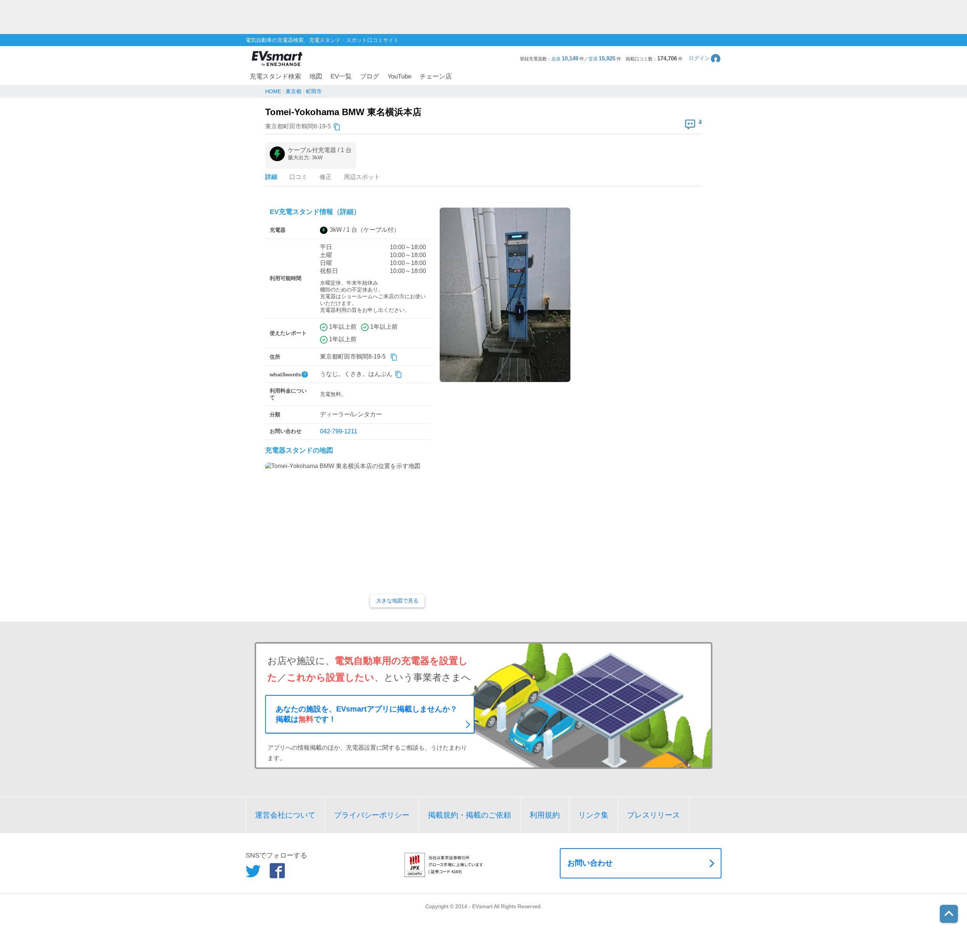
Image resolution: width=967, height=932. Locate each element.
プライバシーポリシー (371, 815)
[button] (705, 58)
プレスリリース (653, 815)
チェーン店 (436, 76)
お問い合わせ (590, 863)
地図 (315, 76)
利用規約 (545, 815)
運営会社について (285, 815)
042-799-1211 (338, 431)
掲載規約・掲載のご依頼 (469, 815)
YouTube (399, 76)
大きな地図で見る (397, 601)
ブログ (369, 76)
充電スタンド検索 (275, 76)
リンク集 (593, 815)
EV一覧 (341, 76)
